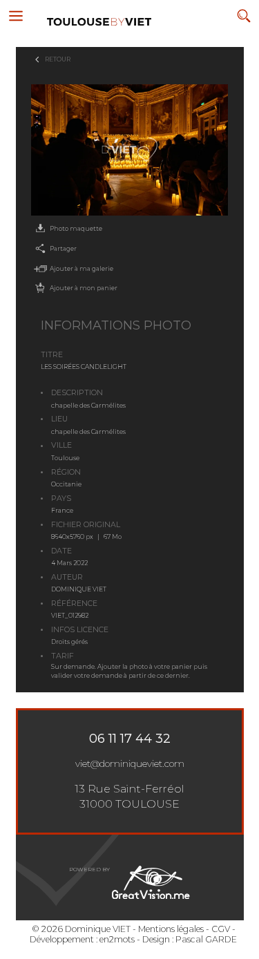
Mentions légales (171, 929)
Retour (57, 59)
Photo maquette (76, 228)
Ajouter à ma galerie (81, 268)
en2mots (117, 939)
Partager (63, 248)
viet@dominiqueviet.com (129, 763)
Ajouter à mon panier (83, 288)
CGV (220, 929)
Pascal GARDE (206, 939)
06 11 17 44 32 (130, 738)
